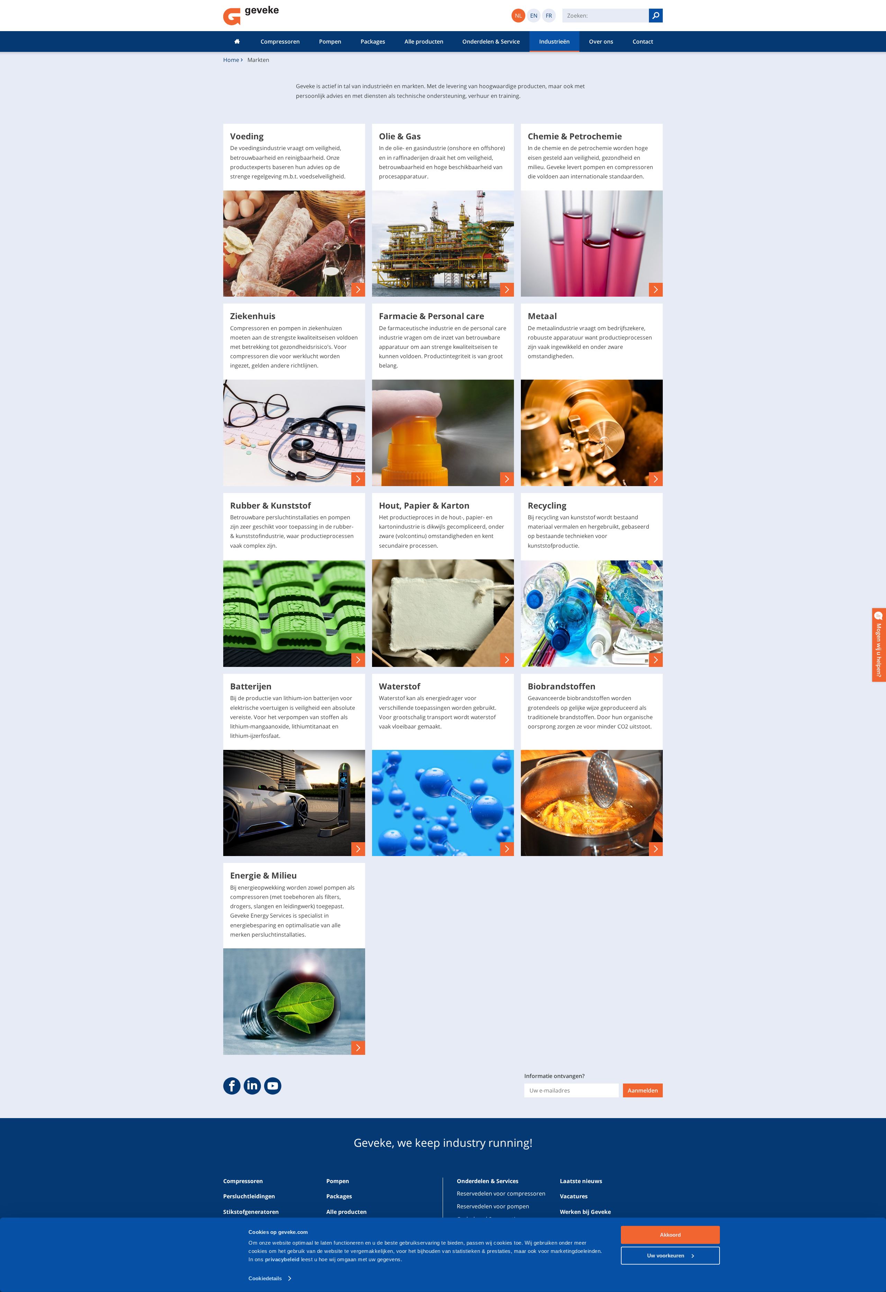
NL (518, 15)
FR (549, 15)
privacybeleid (283, 1259)
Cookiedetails (265, 1278)
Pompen (330, 41)
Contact (643, 41)
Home (237, 41)
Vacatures (574, 1196)
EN (533, 15)
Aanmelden (643, 1090)
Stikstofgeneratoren (251, 1212)
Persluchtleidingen (249, 1196)
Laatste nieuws (581, 1181)
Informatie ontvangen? (554, 1076)
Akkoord (670, 1235)
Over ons (601, 41)
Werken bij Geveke (585, 1212)
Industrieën (554, 41)
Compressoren (280, 41)
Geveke (251, 15)
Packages (373, 41)
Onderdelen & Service (491, 41)
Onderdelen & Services (487, 1181)
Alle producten (424, 41)
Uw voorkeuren (666, 1255)
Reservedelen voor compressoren (501, 1193)
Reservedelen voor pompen (493, 1206)
